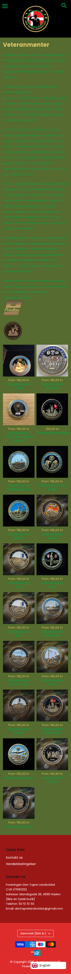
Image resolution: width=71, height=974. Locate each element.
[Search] (64, 6)
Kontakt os (14, 857)
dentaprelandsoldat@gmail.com (39, 908)
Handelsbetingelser (21, 864)
